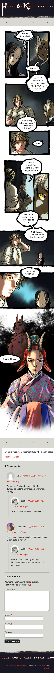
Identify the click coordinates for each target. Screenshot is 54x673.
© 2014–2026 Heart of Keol (16, 665)
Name (9, 615)
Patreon (8, 456)
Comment (10, 589)
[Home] (18, 9)
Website (8, 632)
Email (9, 623)
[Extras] (39, 658)
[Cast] (28, 658)
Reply (16, 481)
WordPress (41, 665)
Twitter (16, 456)
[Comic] (43, 9)
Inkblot (46, 668)
